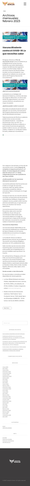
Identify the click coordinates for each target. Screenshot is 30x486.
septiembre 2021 (7, 401)
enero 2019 (5, 413)
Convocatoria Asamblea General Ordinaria (14, 333)
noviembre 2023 (7, 373)
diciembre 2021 (6, 396)
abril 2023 (5, 382)
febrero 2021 (6, 409)
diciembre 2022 (7, 387)
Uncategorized (7, 428)
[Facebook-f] (10, 467)
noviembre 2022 (7, 388)
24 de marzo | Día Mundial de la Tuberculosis (14, 346)
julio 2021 (5, 404)
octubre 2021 (6, 399)
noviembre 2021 (7, 398)
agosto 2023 (6, 378)
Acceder (5, 437)
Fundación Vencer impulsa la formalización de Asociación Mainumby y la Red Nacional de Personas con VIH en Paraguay (15, 343)
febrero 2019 (6, 412)
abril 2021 (5, 407)
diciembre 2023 (7, 371)
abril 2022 (5, 393)
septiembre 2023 (7, 376)
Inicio (4, 11)
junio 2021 (5, 405)
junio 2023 (5, 381)
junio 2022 (5, 390)
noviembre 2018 (7, 415)
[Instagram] (19, 467)
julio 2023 (5, 379)
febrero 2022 (6, 395)
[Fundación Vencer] (9, 3)
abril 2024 (5, 368)
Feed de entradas (7, 439)
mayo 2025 (5, 367)
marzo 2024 (6, 370)
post (4, 426)
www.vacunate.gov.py (9, 234)
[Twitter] (15, 467)
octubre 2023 (6, 374)
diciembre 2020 (7, 410)
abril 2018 (5, 416)
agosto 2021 (6, 402)
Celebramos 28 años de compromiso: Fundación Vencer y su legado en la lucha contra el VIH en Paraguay (13, 337)
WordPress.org (6, 442)
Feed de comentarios (8, 440)
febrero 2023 (6, 385)
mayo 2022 (5, 391)
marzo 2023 (6, 384)
